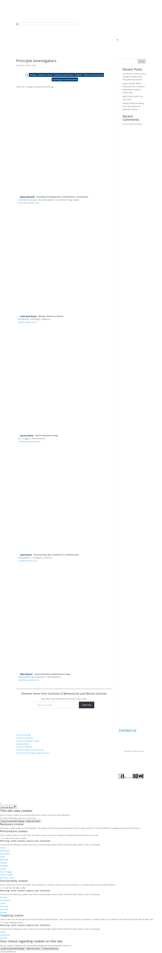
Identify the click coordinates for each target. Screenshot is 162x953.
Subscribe (86, 705)
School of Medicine (24, 747)
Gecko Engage (6, 872)
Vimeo (2, 857)
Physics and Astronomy (93, 75)
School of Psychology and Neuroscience (32, 753)
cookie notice (30, 818)
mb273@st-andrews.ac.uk (28, 203)
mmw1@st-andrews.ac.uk (28, 680)
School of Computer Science (27, 741)
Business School (23, 744)
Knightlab (4, 866)
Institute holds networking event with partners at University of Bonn (133, 106)
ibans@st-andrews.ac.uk (134, 751)
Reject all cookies (33, 821)
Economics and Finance (63, 75)
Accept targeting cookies (13, 922)
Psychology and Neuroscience (64, 79)
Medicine (78, 75)
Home (44, 40)
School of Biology (23, 735)
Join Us (112, 40)
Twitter (3, 847)
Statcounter (5, 854)
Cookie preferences (50, 948)
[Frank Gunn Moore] (64, 261)
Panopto (3, 863)
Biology (33, 75)
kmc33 (21, 65)
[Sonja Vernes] (64, 499)
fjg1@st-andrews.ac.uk (27, 322)
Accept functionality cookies (14, 888)
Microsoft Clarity (7, 878)
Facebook (4, 906)
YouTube (3, 897)
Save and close (7, 807)
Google (3, 869)
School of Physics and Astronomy (30, 750)
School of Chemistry (24, 738)
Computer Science (44, 75)
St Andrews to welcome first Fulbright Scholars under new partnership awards (134, 76)
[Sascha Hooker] (64, 380)
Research (54, 40)
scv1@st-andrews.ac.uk (27, 561)
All (27, 75)
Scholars (103, 40)
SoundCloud (5, 851)
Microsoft (4, 859)
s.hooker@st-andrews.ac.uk (29, 441)
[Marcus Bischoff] (64, 141)
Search (141, 61)
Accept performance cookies (15, 838)
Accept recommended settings (12, 821)
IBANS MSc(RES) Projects (86, 40)
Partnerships (68, 40)
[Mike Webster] (64, 619)
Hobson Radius (6, 874)
